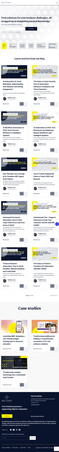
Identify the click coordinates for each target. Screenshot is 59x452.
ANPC (29, 447)
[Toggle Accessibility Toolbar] (57, 224)
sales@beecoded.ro (35, 404)
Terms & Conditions (6, 447)
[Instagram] (16, 429)
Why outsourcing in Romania (37, 416)
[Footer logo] (15, 398)
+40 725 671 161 (34, 402)
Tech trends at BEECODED (52, 45)
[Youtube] (13, 429)
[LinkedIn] (10, 429)
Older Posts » (54, 295)
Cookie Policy (23, 447)
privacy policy (18, 32)
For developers (13, 45)
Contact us (7, 416)
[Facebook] (19, 429)
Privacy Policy (15, 447)
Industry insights (22, 45)
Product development (41, 45)
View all (4, 45)
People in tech (31, 45)
